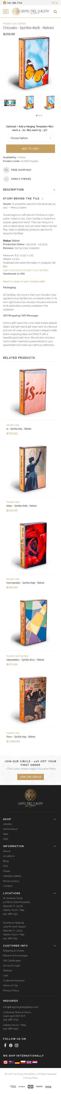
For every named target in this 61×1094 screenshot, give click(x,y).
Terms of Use (10, 985)
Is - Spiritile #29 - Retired (18, 429)
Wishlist (7, 970)
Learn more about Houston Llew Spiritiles (25, 270)
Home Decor (10, 829)
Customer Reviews (13, 980)
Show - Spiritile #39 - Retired (20, 736)
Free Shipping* (21, 170)
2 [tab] (39, 115)
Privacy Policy (11, 990)
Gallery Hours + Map (13, 910)
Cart (5, 975)
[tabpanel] (28, 103)
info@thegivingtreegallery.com (20, 1007)
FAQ (5, 866)
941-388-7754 (10, 938)
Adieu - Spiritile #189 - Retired (21, 506)
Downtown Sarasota (13, 922)
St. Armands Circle (12, 898)
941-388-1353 (10, 914)
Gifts (5, 839)
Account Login (11, 965)
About (6, 851)
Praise (6, 871)
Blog (6, 861)
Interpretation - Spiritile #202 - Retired (25, 659)
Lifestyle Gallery (12, 876)
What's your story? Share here (24, 282)
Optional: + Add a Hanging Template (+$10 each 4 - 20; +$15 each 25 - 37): (29, 128)
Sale (5, 834)
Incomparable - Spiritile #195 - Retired (25, 582)
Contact (8, 885)
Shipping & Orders (13, 950)
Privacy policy (11, 881)
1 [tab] (37, 115)
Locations (8, 856)
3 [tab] (41, 115)
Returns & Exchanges (15, 955)
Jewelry (7, 824)
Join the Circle (30, 777)
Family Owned (21, 179)
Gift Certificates (12, 960)
